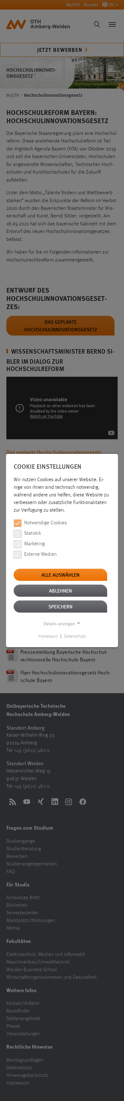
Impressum (48, 636)
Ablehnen (60, 590)
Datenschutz (75, 636)
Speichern (60, 606)
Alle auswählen (60, 574)
